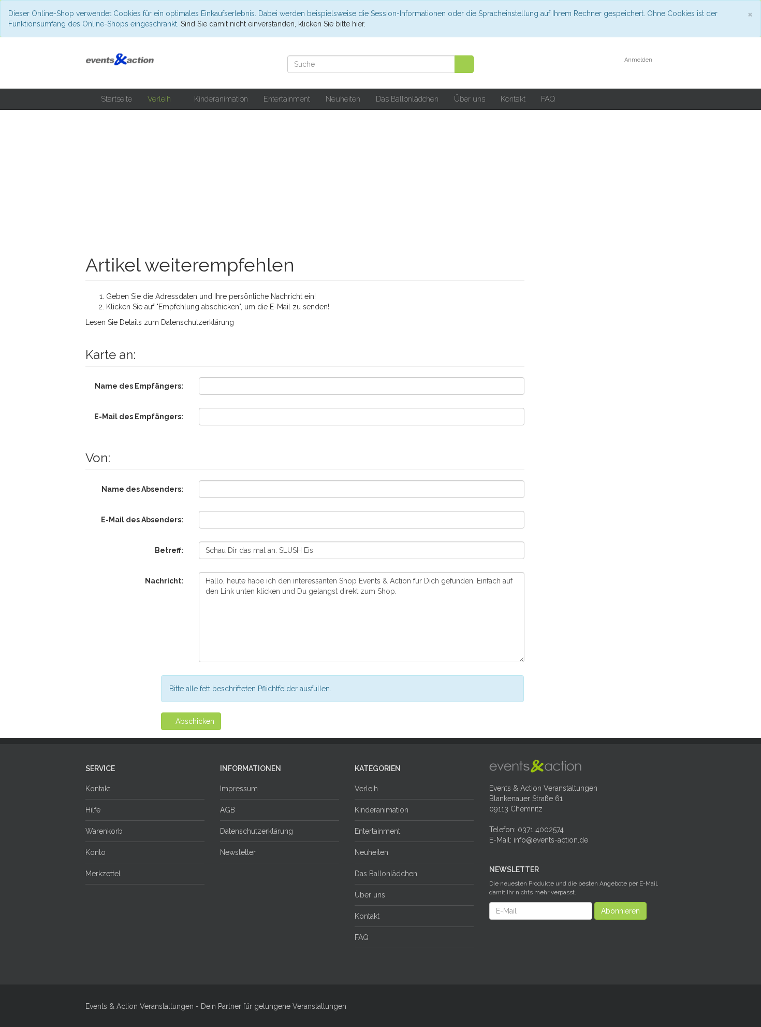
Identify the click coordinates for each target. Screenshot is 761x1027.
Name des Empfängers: (139, 386)
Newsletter (238, 852)
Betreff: (169, 550)
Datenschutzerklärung (197, 322)
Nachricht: (164, 581)
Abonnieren (620, 911)
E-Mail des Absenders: (142, 520)
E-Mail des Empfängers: (138, 416)
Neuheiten (343, 98)
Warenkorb (104, 831)
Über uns (469, 98)
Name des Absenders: (142, 489)
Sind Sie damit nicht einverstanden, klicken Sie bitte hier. (273, 24)
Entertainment (287, 98)
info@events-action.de (551, 840)
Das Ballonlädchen (407, 98)
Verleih (160, 98)
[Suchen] (464, 64)
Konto (95, 852)
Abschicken (193, 721)
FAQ (548, 98)
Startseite (116, 98)
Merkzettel (103, 873)
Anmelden (639, 59)
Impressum (239, 788)
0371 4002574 (541, 829)
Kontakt (513, 98)
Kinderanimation (221, 98)
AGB (227, 810)
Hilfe (92, 810)
